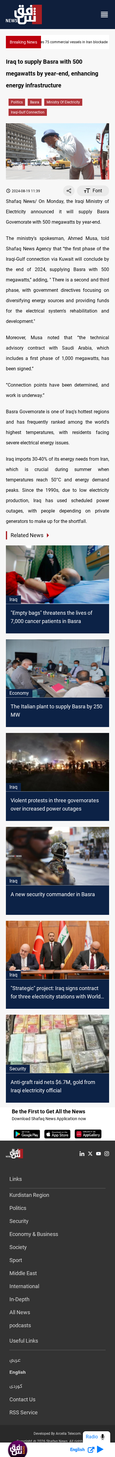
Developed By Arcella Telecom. (58, 1434)
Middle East (23, 1273)
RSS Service (23, 1412)
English (17, 1373)
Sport (15, 1260)
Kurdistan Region (29, 1195)
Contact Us (22, 1399)
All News (19, 1312)
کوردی (15, 1386)
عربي (15, 1360)
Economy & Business (33, 1234)
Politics (17, 102)
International (24, 1286)
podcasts (20, 1325)
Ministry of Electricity (63, 102)
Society (18, 1247)
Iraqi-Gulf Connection (28, 112)
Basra (34, 102)
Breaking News (23, 42)
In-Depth (19, 1299)
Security (19, 1221)
